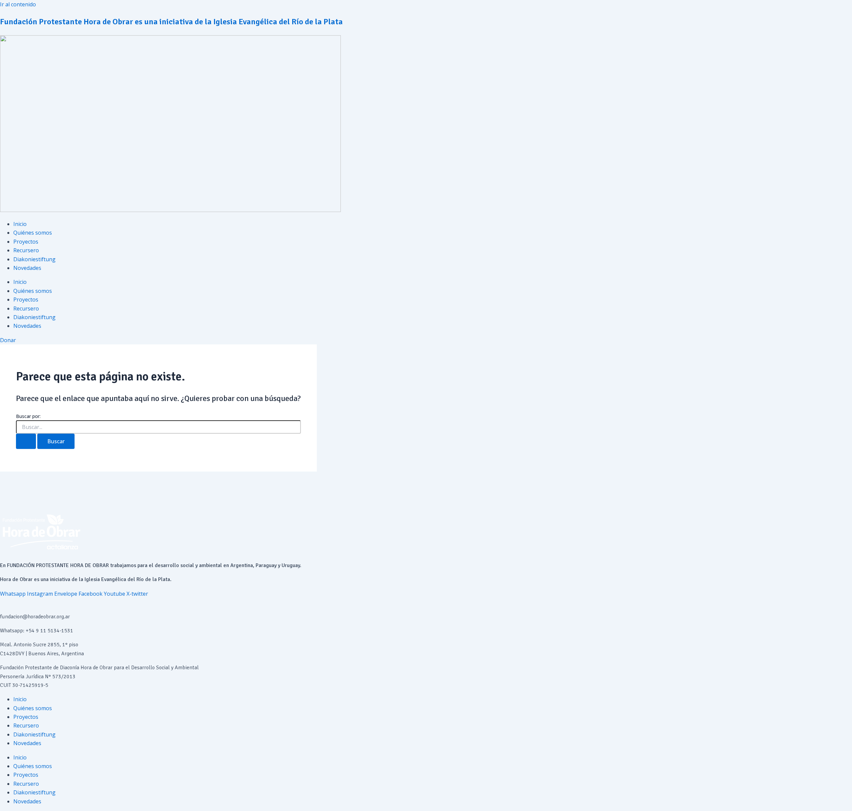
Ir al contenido (18, 4)
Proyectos (25, 241)
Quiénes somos (32, 232)
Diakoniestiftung (34, 259)
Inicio (20, 224)
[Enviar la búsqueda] (26, 441)
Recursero (26, 250)
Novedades (27, 268)
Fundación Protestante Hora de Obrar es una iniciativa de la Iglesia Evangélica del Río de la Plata (171, 22)
